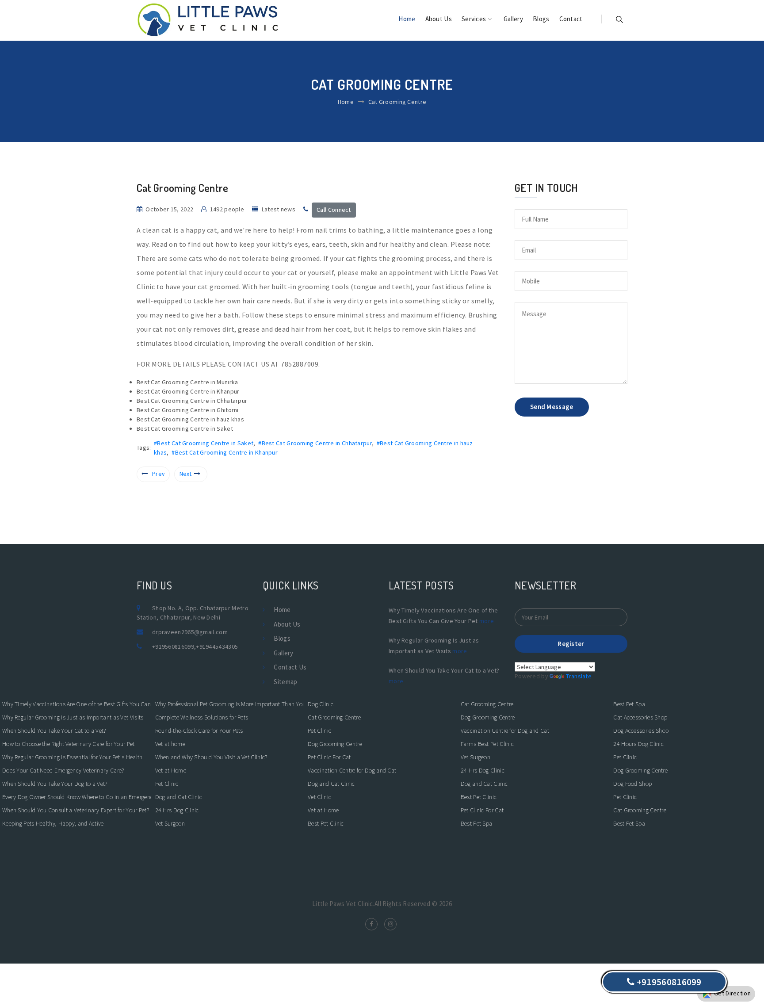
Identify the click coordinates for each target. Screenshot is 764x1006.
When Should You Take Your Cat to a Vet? (54, 730)
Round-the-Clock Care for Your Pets (199, 730)
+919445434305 (217, 646)
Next (186, 474)
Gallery (513, 19)
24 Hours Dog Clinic (638, 744)
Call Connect (334, 210)
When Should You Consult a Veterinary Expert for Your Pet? (75, 810)
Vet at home (170, 744)
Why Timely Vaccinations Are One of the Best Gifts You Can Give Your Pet (76, 704)
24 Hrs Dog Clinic (177, 810)
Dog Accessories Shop (640, 730)
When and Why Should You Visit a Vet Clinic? (211, 757)
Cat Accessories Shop (640, 717)
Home (406, 19)
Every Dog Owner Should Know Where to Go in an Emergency (76, 797)
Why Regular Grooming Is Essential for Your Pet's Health (72, 757)
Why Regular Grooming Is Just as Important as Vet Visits (73, 717)
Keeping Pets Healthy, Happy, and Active (53, 823)
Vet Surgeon (170, 823)
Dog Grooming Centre (335, 744)
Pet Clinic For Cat (329, 757)
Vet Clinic (319, 797)
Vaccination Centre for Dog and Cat (352, 770)
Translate (579, 676)
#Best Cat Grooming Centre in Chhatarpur (315, 443)
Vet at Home (170, 770)
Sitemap (285, 681)
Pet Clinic (167, 784)
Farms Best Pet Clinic (487, 744)
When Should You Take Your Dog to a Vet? (54, 784)
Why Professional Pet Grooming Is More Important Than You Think (229, 704)
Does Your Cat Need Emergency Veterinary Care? (63, 770)
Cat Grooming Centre (334, 717)
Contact (571, 19)
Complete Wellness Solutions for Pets (201, 717)
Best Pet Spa (477, 823)
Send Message (551, 406)
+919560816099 (173, 646)
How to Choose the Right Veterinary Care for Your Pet (68, 744)
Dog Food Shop (632, 784)
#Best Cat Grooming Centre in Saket (203, 443)
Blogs (541, 19)
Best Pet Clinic (326, 823)
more (486, 621)
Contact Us (290, 667)
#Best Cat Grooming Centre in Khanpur (225, 452)
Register (571, 643)
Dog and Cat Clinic (178, 797)
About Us (438, 19)
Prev (158, 474)
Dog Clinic (320, 704)
